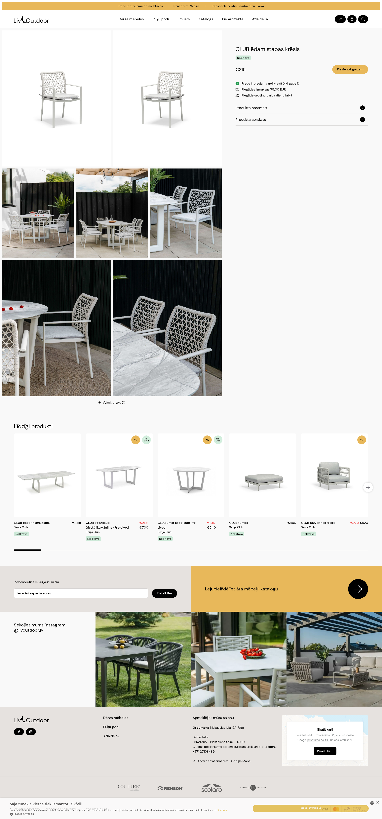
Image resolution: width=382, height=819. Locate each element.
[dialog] (191, 808)
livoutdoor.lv (31, 630)
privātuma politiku (318, 740)
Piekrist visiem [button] (310, 808)
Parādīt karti (325, 751)
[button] (118, 814)
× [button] (377, 802)
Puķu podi (111, 727)
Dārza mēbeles (115, 717)
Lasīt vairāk (220, 810)
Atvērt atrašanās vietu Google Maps (224, 761)
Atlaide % (111, 736)
